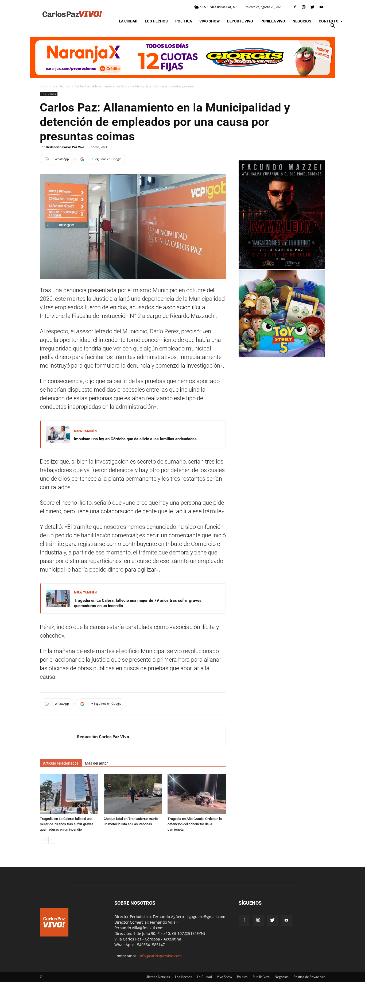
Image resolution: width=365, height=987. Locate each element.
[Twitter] (312, 7)
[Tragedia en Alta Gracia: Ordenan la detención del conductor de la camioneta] (197, 794)
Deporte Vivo (240, 21)
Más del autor (96, 763)
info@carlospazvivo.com (160, 955)
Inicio (44, 86)
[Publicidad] (182, 57)
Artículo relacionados (61, 763)
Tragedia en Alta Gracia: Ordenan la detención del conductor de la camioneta (195, 824)
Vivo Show (209, 21)
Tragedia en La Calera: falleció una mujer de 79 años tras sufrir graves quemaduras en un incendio (137, 603)
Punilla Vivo (273, 21)
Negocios (302, 21)
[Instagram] (304, 7)
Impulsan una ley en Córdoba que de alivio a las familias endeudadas (135, 439)
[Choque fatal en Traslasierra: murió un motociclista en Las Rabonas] (133, 794)
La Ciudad (128, 21)
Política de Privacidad (309, 976)
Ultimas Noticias (158, 976)
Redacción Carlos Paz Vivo (65, 147)
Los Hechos (156, 21)
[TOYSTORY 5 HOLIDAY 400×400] (282, 355)
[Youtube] (321, 7)
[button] (332, 26)
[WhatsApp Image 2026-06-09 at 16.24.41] (282, 267)
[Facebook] (295, 7)
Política (183, 21)
